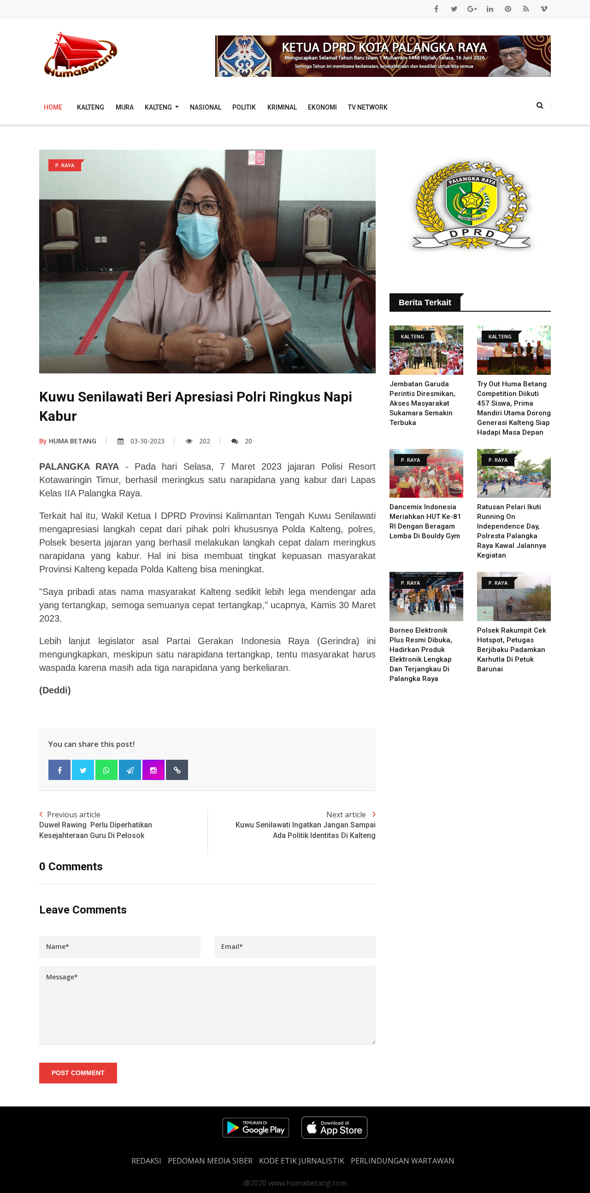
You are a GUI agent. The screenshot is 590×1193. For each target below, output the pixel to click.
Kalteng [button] (159, 107)
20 (248, 440)
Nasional (205, 107)
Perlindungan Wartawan (402, 1161)
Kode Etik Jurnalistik (301, 1161)
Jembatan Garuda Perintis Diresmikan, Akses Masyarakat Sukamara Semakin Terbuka (422, 403)
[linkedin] (490, 9)
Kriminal (282, 107)
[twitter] (454, 9)
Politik (244, 107)
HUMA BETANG (67, 440)
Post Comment (78, 1073)
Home (53, 107)
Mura (125, 107)
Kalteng (90, 107)
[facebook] (436, 9)
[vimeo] (544, 9)
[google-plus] (472, 9)
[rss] (526, 9)
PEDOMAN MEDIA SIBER (210, 1161)
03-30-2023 (147, 440)
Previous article (95, 824)
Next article (306, 824)
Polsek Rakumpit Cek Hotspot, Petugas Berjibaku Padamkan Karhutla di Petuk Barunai (511, 649)
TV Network (368, 107)
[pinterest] (508, 9)
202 (204, 440)
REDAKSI (146, 1161)
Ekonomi (322, 107)
